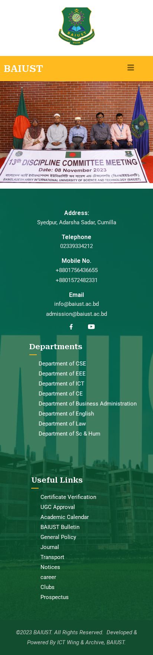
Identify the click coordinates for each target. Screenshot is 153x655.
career (48, 577)
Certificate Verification (68, 497)
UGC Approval (57, 507)
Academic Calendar (64, 517)
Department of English (66, 413)
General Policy (58, 537)
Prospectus (54, 597)
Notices (50, 567)
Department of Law (62, 423)
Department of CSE (62, 363)
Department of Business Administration (88, 403)
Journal (49, 547)
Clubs (47, 587)
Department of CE (61, 393)
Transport (52, 557)
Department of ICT (61, 383)
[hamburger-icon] (131, 68)
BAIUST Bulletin (59, 527)
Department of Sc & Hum (69, 433)
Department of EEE (62, 373)
